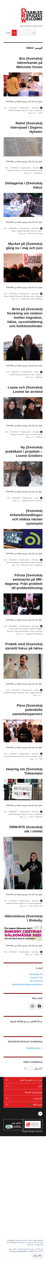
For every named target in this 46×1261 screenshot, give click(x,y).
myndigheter (38, 173)
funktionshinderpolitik (29, 170)
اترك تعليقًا (32, 113)
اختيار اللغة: (37, 1104)
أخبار (40, 1086)
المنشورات (37, 1098)
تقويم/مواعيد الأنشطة (33, 1092)
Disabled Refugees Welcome (18, 110)
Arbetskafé (24, 562)
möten (40, 113)
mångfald (33, 756)
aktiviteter (35, 108)
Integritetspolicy (33, 1048)
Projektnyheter (24, 108)
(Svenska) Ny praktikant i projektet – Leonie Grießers (23, 451)
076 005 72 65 (36, 981)
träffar (33, 299)
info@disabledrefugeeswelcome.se (27, 984)
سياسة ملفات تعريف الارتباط (18, 1251)
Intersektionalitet (36, 434)
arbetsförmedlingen (13, 562)
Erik (5, 108)
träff (41, 759)
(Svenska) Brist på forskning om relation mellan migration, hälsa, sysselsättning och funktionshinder (24, 317)
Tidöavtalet (38, 817)
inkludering (38, 110)
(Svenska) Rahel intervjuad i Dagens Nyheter (26, 127)
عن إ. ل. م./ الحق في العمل (31, 1080)
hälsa (31, 110)
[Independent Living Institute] (33, 1124)
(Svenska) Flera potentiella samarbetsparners (27, 710)
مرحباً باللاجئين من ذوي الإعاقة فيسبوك (26, 1021)
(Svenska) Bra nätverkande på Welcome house (29, 63)
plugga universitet (28, 500)
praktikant (38, 377)
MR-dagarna (38, 634)
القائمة (8, 33)
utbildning (39, 299)
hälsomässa (32, 233)
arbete (13, 231)
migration (38, 375)
